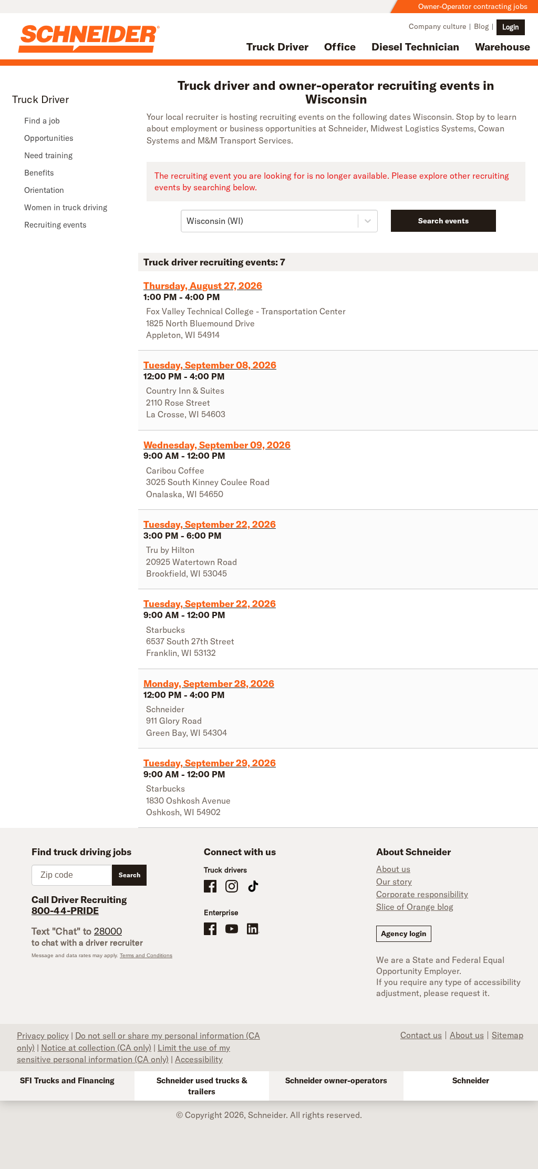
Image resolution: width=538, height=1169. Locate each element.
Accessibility (199, 1059)
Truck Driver (277, 46)
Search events (443, 220)
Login (510, 27)
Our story (394, 881)
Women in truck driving (65, 207)
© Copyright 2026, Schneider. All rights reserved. (269, 1115)
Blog (481, 26)
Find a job (42, 121)
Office (340, 46)
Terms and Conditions (146, 955)
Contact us (421, 1035)
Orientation (44, 190)
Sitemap (507, 1035)
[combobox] (188, 221)
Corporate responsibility (422, 894)
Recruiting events (55, 225)
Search (129, 875)
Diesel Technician (415, 46)
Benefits (39, 173)
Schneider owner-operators (336, 1080)
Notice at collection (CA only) (96, 1047)
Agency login (404, 933)
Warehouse (502, 46)
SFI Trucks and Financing (67, 1080)
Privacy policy (43, 1035)
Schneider (470, 1080)
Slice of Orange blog (414, 906)
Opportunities (49, 138)
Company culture (437, 26)
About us (393, 869)
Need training (48, 155)
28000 (108, 931)
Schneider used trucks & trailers (202, 1085)
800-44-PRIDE (65, 911)
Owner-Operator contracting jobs (472, 6)
